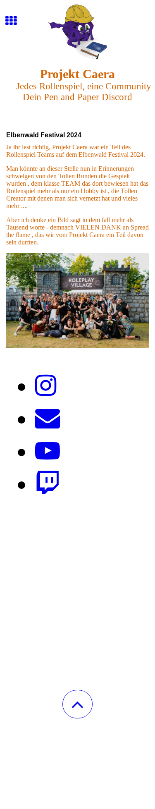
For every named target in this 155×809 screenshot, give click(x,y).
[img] (77, 31)
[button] (77, 704)
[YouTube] (47, 451)
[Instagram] (45, 386)
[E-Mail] (47, 418)
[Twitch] (47, 484)
